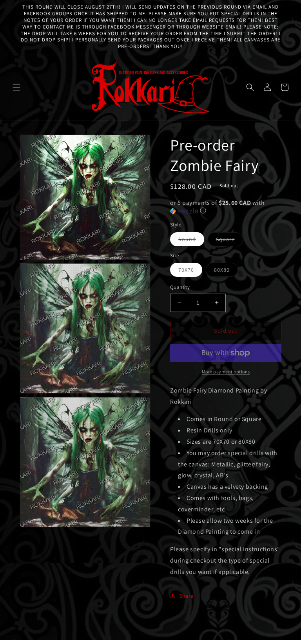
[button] (16, 87)
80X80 (226, 271)
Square (229, 240)
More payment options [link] (226, 372)
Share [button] (186, 595)
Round (191, 240)
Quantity (180, 287)
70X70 (190, 271)
